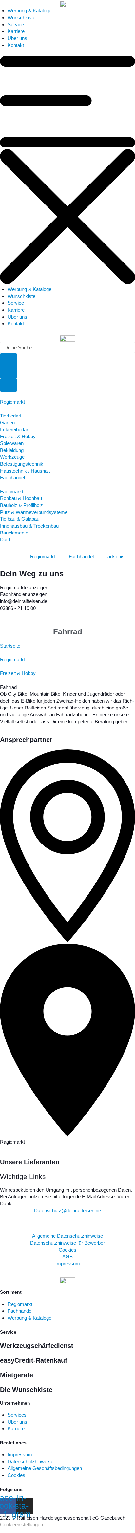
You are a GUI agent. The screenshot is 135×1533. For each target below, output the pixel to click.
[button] (67, 171)
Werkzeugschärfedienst (36, 1345)
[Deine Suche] (8, 372)
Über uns (17, 38)
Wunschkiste (21, 17)
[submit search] (8, 359)
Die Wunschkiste (26, 1389)
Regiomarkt (12, 659)
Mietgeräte (16, 1375)
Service (16, 24)
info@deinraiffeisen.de (23, 601)
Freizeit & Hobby (18, 673)
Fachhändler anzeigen (23, 594)
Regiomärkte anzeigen (24, 587)
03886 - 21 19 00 (18, 608)
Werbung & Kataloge (29, 10)
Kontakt (16, 45)
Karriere (16, 31)
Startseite (10, 646)
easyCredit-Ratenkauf (33, 1360)
